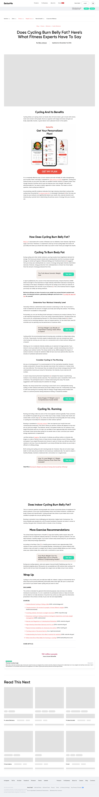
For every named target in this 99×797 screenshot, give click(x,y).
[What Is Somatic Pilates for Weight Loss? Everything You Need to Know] (80, 697)
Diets (13, 18)
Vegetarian (44, 711)
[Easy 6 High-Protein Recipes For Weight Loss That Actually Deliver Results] (80, 741)
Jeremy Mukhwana (9, 720)
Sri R (68, 764)
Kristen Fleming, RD (16, 724)
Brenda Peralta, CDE (43, 724)
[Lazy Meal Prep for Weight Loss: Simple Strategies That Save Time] (49, 741)
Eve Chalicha (8, 764)
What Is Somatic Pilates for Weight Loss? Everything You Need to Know (80, 716)
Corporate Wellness (51, 18)
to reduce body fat (44, 193)
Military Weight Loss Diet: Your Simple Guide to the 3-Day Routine (18, 716)
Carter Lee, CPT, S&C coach (19, 768)
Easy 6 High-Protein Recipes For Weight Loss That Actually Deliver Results (79, 760)
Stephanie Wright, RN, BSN (44, 768)
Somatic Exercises (76, 711)
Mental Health (39, 18)
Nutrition (6, 18)
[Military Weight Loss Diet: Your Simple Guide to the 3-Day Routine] (18, 697)
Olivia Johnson (42, 43)
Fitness (20, 18)
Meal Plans (38, 711)
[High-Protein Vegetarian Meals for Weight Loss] (49, 697)
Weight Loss (29, 18)
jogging (36, 437)
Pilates (68, 711)
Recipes (73, 755)
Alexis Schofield (71, 720)
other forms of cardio (56, 179)
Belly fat (25, 241)
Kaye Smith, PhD (78, 724)
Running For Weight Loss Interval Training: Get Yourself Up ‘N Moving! (48, 466)
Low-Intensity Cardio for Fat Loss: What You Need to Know (17, 760)
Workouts (48, 26)
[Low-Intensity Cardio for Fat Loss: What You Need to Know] (18, 741)
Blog (38, 26)
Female (92, 8)
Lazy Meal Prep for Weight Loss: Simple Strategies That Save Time (49, 760)
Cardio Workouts (56, 26)
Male (86, 8)
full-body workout (42, 423)
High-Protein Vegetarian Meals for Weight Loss (49, 716)
